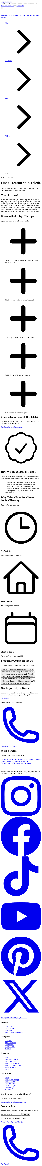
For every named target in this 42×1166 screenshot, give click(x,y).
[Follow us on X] (21, 1016)
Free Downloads (11, 1061)
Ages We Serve (10, 1028)
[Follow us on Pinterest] (21, 976)
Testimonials (9, 1045)
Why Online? (10, 1084)
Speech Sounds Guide (13, 1065)
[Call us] (21, 1162)
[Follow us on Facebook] (21, 855)
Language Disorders (18, 759)
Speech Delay (6, 759)
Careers (8, 1049)
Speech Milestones (12, 1063)
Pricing (19, 15)
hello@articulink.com (8, 1018)
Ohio (7, 98)
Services (4, 15)
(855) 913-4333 (21, 1018)
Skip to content (6, 2)
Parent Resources (11, 1059)
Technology (9, 1088)
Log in (34, 15)
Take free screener (7, 6)
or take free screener (16, 427)
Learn (7, 1057)
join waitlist (20, 6)
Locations (8, 61)
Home (7, 23)
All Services (9, 1026)
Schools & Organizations (14, 1032)
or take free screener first (17, 1102)
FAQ (7, 1069)
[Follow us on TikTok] (21, 895)
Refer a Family (10, 1047)
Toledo (7, 136)
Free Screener (27, 15)
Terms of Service (17, 1122)
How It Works (12, 15)
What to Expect (10, 1086)
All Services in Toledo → (22, 763)
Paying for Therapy (12, 1080)
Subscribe (26, 1114)
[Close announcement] (2, 8)
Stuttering (9, 763)
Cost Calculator (10, 1067)
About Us (8, 1041)
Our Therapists (10, 1043)
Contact (8, 1090)
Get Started (5, 427)
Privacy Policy (6, 1122)
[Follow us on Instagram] (21, 815)
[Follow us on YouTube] (21, 935)
